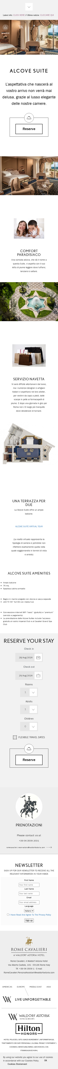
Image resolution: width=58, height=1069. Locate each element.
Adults (29, 701)
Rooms (29, 684)
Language (29, 906)
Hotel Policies (10, 1039)
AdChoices (39, 1047)
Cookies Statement (17, 1064)
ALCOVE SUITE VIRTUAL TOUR (29, 526)
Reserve (29, 129)
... (29, 657)
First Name (29, 880)
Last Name (29, 888)
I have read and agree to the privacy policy (30, 914)
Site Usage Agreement (28, 1039)
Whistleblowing (25, 1047)
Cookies (13, 1047)
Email (29, 897)
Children (29, 718)
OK (45, 1060)
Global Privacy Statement (44, 1043)
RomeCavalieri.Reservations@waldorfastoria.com (25, 847)
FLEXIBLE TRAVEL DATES (31, 737)
